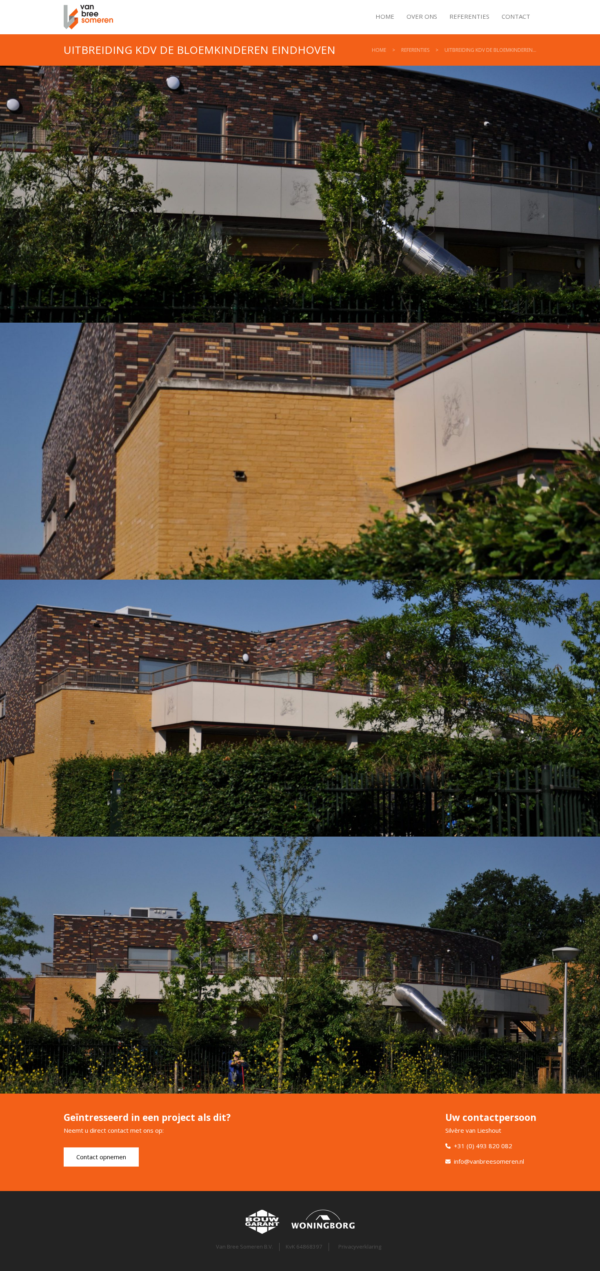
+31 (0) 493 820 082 (483, 1146)
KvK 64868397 (304, 1246)
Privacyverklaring (359, 1246)
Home (385, 16)
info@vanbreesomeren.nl (489, 1161)
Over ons (422, 16)
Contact (516, 16)
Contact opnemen (101, 1157)
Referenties (469, 16)
